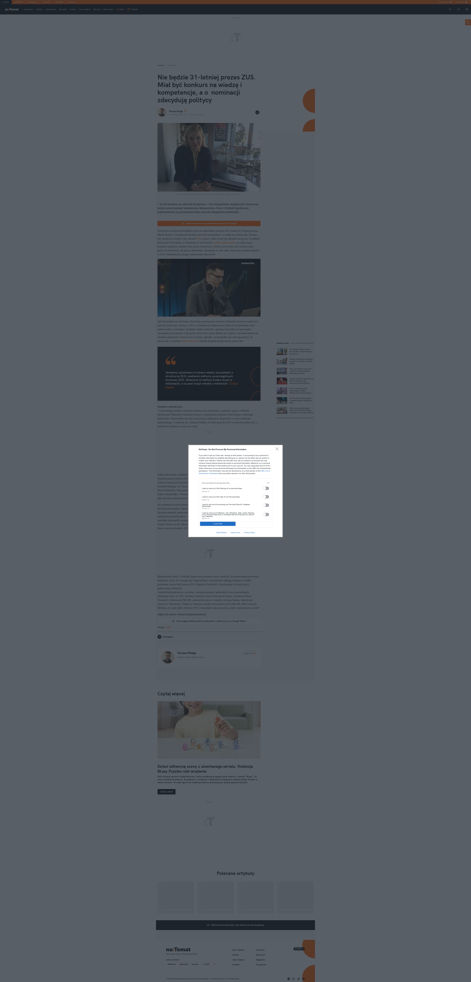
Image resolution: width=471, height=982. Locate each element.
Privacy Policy (249, 532)
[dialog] (235, 491)
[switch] (266, 488)
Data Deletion (221, 532)
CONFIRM (217, 524)
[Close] (278, 449)
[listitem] (235, 483)
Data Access (235, 532)
